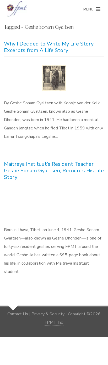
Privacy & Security (47, 314)
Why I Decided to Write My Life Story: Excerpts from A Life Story (49, 47)
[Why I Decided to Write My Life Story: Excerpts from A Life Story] (54, 79)
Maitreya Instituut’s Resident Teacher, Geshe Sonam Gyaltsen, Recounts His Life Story (54, 171)
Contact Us (17, 314)
